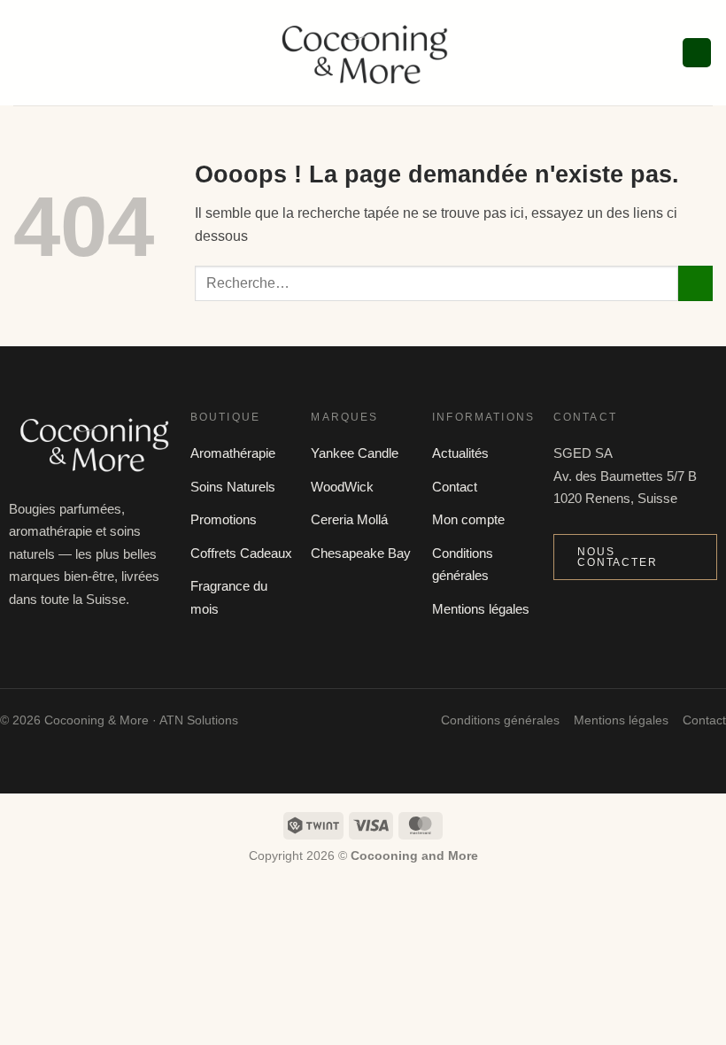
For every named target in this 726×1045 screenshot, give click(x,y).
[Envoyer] (695, 283)
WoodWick (342, 486)
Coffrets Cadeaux (241, 553)
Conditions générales (500, 720)
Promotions (223, 519)
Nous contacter (617, 557)
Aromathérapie (232, 453)
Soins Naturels (232, 486)
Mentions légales (480, 608)
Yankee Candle (354, 453)
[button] (24, 52)
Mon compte (468, 519)
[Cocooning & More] (363, 53)
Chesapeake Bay (361, 553)
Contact (454, 486)
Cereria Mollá (349, 519)
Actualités (460, 453)
